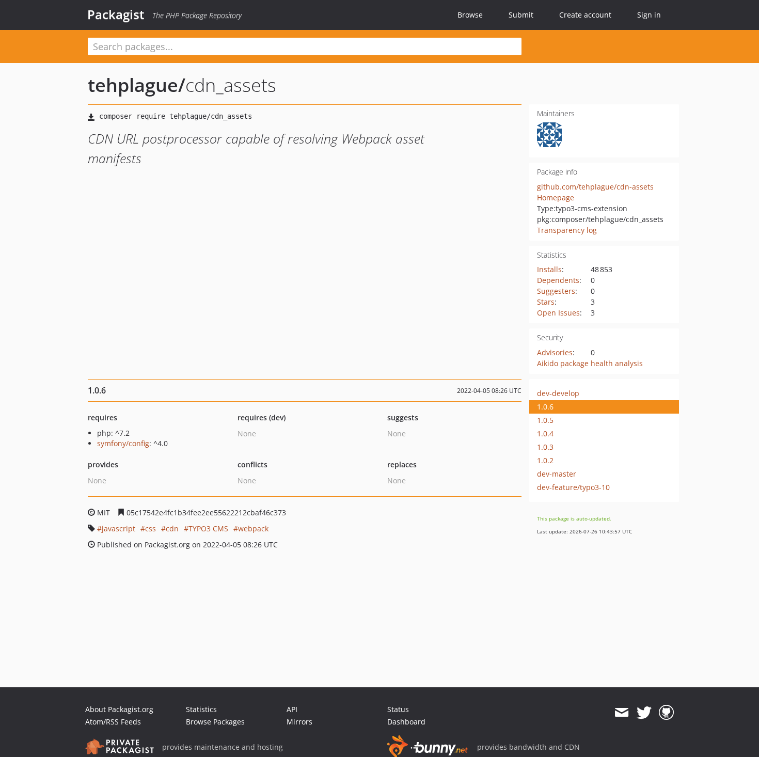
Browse (470, 15)
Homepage (555, 197)
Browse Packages (215, 722)
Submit (521, 15)
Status (398, 709)
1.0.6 (545, 407)
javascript (118, 528)
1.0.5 (545, 420)
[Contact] (621, 712)
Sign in (649, 15)
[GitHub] (666, 712)
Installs (549, 269)
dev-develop (558, 393)
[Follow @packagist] (644, 712)
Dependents (558, 280)
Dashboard (406, 722)
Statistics (201, 709)
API (292, 709)
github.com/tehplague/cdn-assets (595, 187)
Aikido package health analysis (590, 363)
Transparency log (567, 230)
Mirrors (299, 722)
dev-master (556, 474)
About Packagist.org (119, 709)
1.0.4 (545, 433)
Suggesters (556, 291)
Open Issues (558, 313)
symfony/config (123, 443)
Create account (585, 15)
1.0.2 (545, 460)
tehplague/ (136, 85)
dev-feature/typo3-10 (573, 487)
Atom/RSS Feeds (113, 722)
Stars (546, 302)
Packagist (116, 14)
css (150, 528)
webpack (253, 528)
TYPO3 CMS (208, 528)
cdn (172, 528)
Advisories (555, 352)
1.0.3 (545, 447)
